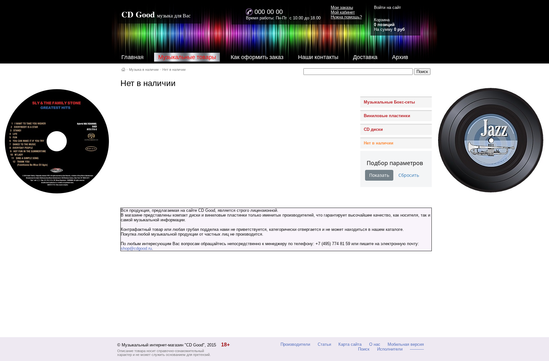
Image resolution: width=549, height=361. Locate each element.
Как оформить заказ (257, 57)
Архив (400, 57)
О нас (374, 344)
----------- (417, 349)
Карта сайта (350, 344)
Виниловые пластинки (387, 115)
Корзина (382, 19)
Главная (132, 57)
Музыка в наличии (144, 69)
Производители (295, 344)
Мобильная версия (406, 344)
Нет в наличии (174, 69)
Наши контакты (318, 57)
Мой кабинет (343, 12)
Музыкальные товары (187, 57)
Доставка (365, 57)
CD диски (373, 129)
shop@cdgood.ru (136, 248)
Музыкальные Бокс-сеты (389, 102)
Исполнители (390, 349)
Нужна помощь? (346, 17)
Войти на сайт (387, 7)
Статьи (324, 344)
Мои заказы (342, 7)
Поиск (363, 349)
